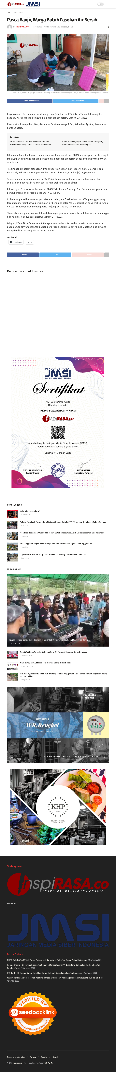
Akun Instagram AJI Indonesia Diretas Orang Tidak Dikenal (46, 663)
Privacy (33, 1057)
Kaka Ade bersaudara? (30, 511)
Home (9, 13)
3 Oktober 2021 (26, 515)
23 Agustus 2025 (26, 656)
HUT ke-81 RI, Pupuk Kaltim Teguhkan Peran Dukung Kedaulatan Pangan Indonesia (44, 973)
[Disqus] (58, 313)
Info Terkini (18, 13)
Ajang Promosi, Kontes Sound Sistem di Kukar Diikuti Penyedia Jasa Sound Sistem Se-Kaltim (48, 640)
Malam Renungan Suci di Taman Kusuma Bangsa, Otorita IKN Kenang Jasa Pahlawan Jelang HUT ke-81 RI (53, 978)
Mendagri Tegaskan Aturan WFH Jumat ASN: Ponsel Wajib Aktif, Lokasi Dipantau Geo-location (62, 533)
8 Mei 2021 (24, 525)
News (70, 27)
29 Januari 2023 (15, 643)
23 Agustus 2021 (26, 680)
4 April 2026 (25, 547)
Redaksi (44, 1057)
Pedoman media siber (16, 1057)
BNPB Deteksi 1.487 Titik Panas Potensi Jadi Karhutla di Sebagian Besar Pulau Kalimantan (47, 960)
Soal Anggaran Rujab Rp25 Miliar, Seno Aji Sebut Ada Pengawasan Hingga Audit (56, 544)
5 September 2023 (27, 666)
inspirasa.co (22, 27)
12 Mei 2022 (37, 27)
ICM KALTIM (48, 1063)
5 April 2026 (25, 536)
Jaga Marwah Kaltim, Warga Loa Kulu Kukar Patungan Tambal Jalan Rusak (53, 554)
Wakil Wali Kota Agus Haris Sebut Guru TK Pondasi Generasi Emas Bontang (53, 652)
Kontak (55, 1057)
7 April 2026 (25, 558)
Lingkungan (62, 27)
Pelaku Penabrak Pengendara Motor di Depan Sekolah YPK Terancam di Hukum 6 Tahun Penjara (63, 522)
